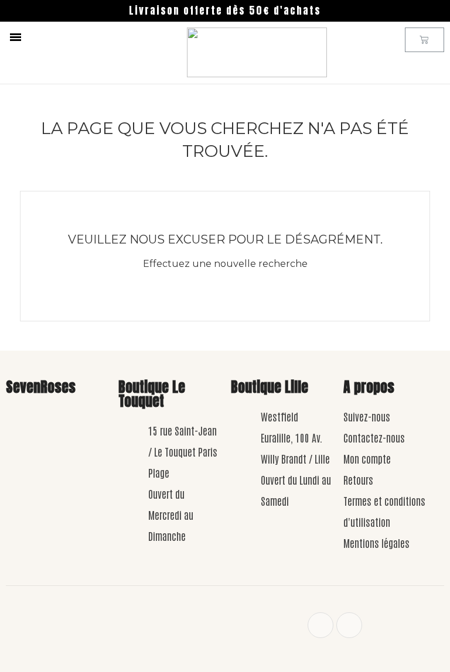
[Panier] (424, 40)
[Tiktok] (349, 625)
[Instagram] (320, 625)
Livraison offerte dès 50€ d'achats (225, 10)
